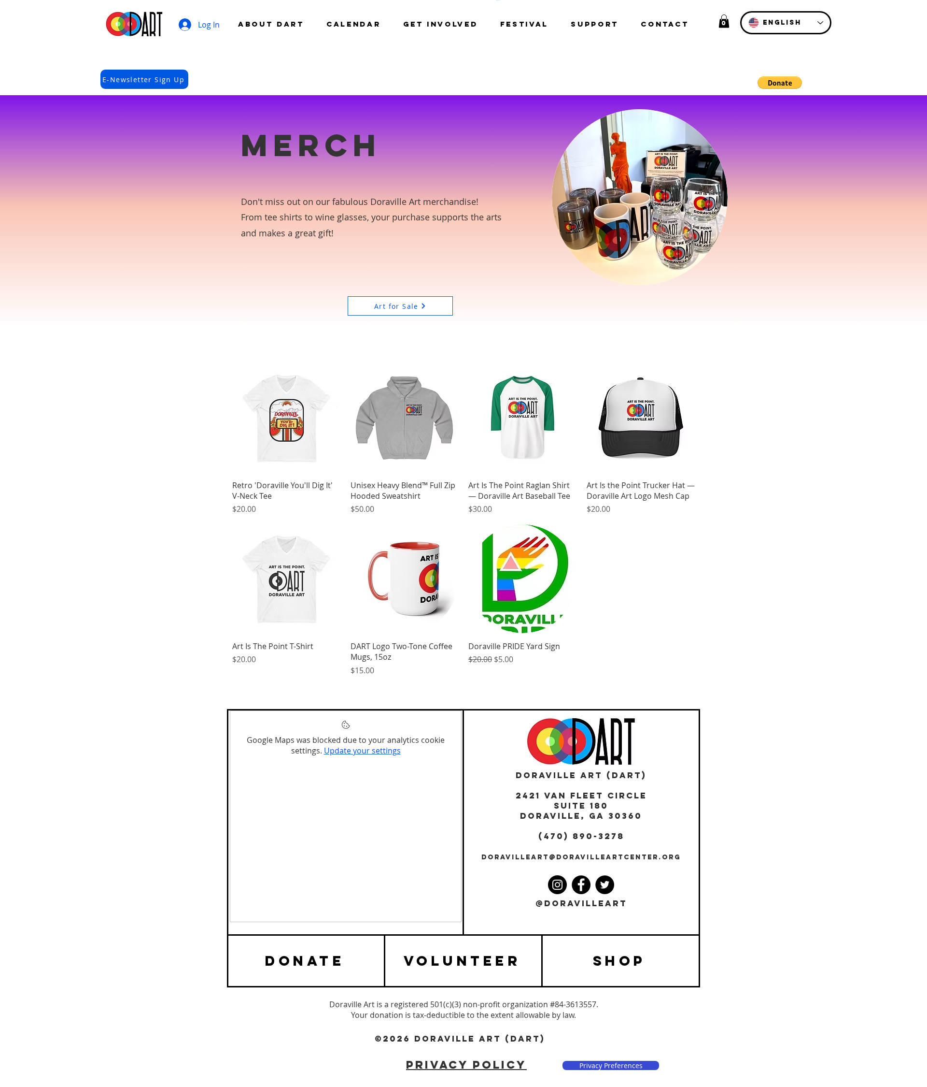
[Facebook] (581, 884)
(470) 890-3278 (581, 836)
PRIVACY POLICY (466, 1065)
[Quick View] (286, 417)
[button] (724, 21)
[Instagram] (557, 884)
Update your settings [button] (362, 750)
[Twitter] (604, 884)
